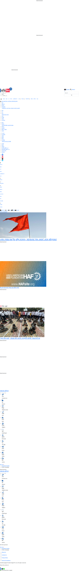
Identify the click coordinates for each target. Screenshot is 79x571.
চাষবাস (3, 130)
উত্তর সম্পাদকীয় (8, 141)
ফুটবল (5, 114)
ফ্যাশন (10, 108)
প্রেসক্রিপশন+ (15, 98)
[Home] (6, 90)
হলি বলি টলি (3, 125)
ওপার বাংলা (3, 120)
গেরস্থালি (18, 108)
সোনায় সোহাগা (4, 150)
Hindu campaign (3, 211)
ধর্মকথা (3, 118)
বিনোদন (23, 98)
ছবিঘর (32, 98)
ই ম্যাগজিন (3, 134)
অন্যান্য (7, 114)
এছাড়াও (1, 207)
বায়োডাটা (3, 128)
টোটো (16, 108)
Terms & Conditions (6, 560)
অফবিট (3, 117)
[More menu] (78, 98)
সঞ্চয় (37, 98)
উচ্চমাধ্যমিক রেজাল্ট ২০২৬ (6, 149)
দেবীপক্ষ (3, 146)
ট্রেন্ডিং (3, 136)
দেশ (8, 98)
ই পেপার (3, 133)
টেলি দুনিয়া (11, 125)
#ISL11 (3, 104)
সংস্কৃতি (9, 125)
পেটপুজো (12, 108)
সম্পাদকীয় (3, 140)
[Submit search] (71, 95)
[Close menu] (0, 162)
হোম (2, 102)
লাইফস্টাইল (27, 98)
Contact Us (4, 555)
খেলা (19, 98)
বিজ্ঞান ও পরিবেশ (4, 129)
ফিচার (3, 145)
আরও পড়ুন (1, 464)
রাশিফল (35, 98)
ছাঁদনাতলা (3, 152)
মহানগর (4, 98)
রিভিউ (6, 125)
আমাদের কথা (4, 141)
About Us (4, 552)
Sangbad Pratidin (5, 465)
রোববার (3, 143)
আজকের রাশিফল (4, 391)
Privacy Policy (5, 557)
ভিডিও (3, 138)
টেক (14, 108)
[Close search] (64, 91)
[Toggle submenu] (0, 185)
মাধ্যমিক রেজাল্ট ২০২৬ (5, 148)
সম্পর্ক (7, 108)
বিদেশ (11, 98)
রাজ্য (6, 98)
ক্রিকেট (3, 114)
